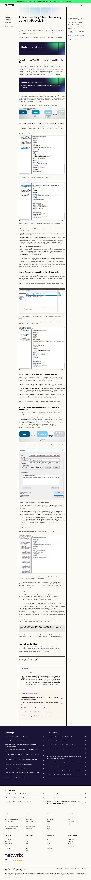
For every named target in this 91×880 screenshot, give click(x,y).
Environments (7, 830)
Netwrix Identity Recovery (42, 648)
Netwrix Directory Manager (31, 821)
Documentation (50, 819)
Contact (27, 850)
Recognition (28, 846)
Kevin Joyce (9, 22)
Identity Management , (9, 27)
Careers (27, 843)
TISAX (48, 846)
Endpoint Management (9, 823)
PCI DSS (48, 845)
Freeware (48, 821)
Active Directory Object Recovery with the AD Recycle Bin (76, 19)
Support (6, 845)
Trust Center (70, 843)
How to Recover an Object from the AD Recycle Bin (76, 27)
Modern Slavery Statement (73, 845)
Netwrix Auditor (28, 819)
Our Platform (7, 816)
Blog (27, 11)
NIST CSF (48, 843)
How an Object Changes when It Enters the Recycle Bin (76, 23)
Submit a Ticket (8, 848)
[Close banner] (85, 1)
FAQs (5, 850)
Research (48, 826)
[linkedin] (25, 659)
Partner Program (71, 816)
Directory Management (9, 821)
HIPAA (48, 841)
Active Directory (25, 30)
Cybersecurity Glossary (51, 817)
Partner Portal (70, 823)
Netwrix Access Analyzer (30, 817)
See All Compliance (50, 848)
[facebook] (32, 659)
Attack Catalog (49, 830)
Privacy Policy (70, 841)
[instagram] (20, 869)
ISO (47, 839)
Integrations (7, 831)
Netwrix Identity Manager (30, 824)
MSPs (69, 819)
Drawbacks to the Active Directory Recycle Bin (76, 31)
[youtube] (17, 869)
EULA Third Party (71, 839)
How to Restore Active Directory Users (32, 50)
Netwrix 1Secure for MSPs (30, 816)
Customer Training (8, 839)
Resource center (22, 11)
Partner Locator (71, 821)
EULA (69, 838)
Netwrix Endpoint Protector (31, 823)
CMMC (48, 838)
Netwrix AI (27, 841)
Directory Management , (9, 26)
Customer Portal (8, 838)
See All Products (29, 828)
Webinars (48, 828)
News (48, 823)
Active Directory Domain (51, 32)
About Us (27, 838)
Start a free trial (70, 1)
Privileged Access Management (10, 828)
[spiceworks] (24, 869)
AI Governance (7, 817)
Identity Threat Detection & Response (11, 826)
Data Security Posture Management (11, 819)
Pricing (27, 848)
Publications (49, 824)
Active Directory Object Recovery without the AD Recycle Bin (76, 36)
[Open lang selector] (82, 5)
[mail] (36, 659)
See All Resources (50, 831)
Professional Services (8, 843)
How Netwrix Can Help (73, 39)
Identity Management (9, 824)
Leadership (28, 839)
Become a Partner (71, 817)
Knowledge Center (8, 846)
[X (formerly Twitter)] (29, 659)
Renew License (7, 841)
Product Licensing (71, 846)
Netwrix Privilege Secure (30, 826)
